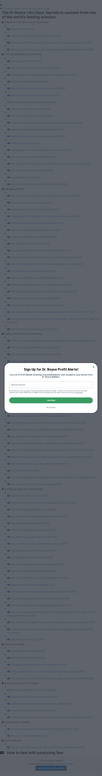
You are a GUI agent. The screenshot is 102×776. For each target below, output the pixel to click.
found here (79, 392)
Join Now (51, 400)
